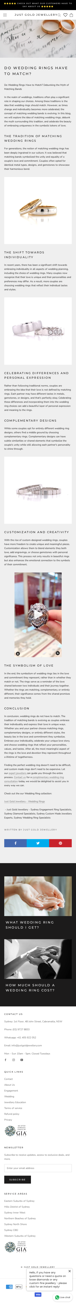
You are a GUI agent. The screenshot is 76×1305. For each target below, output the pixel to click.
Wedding (9, 1096)
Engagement (11, 1090)
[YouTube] (22, 1060)
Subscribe (17, 1179)
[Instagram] (13, 1060)
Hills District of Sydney (17, 1206)
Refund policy (11, 1114)
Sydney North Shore (15, 1224)
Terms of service (13, 1108)
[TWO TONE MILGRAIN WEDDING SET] (38, 210)
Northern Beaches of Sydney (20, 1218)
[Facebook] (5, 1060)
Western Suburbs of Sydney (20, 1236)
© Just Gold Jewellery (38, 1267)
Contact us (20, 777)
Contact (8, 1079)
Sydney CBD (11, 1230)
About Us (9, 1085)
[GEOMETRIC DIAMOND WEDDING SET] (38, 331)
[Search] (59, 14)
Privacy (8, 1119)
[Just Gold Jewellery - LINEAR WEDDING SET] (38, 490)
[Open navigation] (5, 15)
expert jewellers (18, 773)
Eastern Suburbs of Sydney (19, 1201)
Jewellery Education (15, 1102)
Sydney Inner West (14, 1212)
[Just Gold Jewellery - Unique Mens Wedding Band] (38, 614)
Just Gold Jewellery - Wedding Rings (24, 801)
